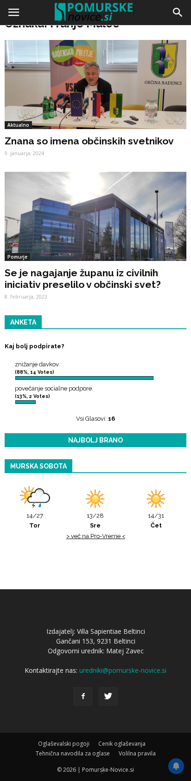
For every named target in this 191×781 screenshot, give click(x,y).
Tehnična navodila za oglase (73, 753)
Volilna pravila (137, 753)
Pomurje (17, 257)
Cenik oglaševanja (122, 744)
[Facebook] (83, 696)
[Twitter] (108, 696)
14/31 (156, 520)
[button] (178, 12)
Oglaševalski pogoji (63, 744)
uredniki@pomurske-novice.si (122, 670)
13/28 (95, 520)
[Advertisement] (95, 128)
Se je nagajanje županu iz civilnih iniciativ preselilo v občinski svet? (83, 278)
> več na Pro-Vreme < (95, 536)
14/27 (34, 520)
